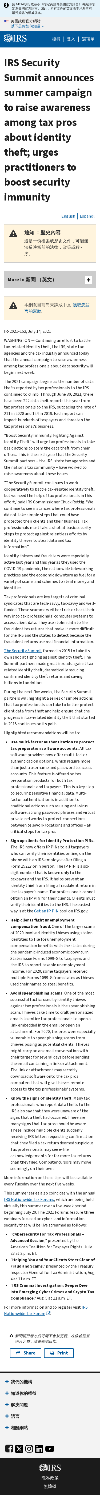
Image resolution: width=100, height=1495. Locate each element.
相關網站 (19, 1427)
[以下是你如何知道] (50, 24)
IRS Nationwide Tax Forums (29, 1199)
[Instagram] (29, 1448)
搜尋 (56, 39)
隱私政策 (50, 1478)
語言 (15, 1416)
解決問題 (19, 1405)
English (68, 216)
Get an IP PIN (46, 911)
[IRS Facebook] (9, 1448)
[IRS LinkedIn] (39, 1448)
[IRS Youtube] (49, 1448)
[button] (71, 39)
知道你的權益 (24, 1393)
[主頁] (15, 38)
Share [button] (29, 1353)
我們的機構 (21, 1382)
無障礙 (50, 1486)
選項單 (88, 39)
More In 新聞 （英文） (32, 279)
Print (62, 1353)
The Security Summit (23, 651)
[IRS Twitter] (19, 1448)
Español (87, 216)
